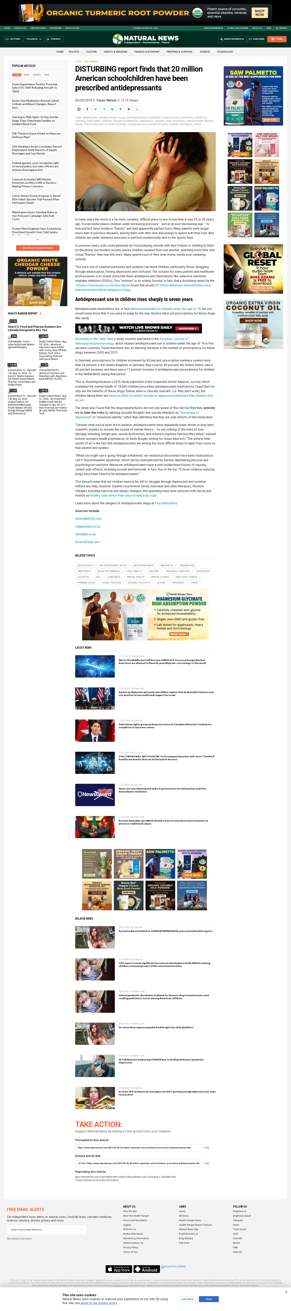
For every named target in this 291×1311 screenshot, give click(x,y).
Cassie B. (138, 720)
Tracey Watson (106, 100)
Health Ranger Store (190, 1220)
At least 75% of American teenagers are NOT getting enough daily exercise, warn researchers (167, 1093)
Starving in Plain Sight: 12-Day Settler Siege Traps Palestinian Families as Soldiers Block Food (35, 120)
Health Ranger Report (23, 313)
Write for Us (129, 1229)
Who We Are (130, 1211)
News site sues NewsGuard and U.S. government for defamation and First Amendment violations (162, 790)
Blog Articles (186, 1238)
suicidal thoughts (157, 124)
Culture (91, 51)
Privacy (89, 1280)
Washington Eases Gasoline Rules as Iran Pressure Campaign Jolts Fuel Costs (34, 215)
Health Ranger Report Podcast (195, 1225)
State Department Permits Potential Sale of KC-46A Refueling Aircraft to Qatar (34, 87)
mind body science (95, 124)
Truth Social (239, 1229)
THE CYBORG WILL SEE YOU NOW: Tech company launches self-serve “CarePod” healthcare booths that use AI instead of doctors (167, 758)
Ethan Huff (139, 688)
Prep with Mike (38, 28)
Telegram (238, 1220)
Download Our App (237, 28)
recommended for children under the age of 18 (166, 309)
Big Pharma (91, 61)
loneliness (179, 120)
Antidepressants (137, 117)
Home (7, 28)
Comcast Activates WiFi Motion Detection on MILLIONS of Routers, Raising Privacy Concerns (34, 183)
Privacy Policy (130, 1247)
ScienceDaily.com (87, 542)
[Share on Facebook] (88, 109)
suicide (174, 124)
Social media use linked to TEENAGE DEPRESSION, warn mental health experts (165, 931)
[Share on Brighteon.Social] (79, 109)
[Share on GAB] (112, 109)
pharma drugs (117, 124)
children (107, 120)
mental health (195, 120)
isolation (160, 120)
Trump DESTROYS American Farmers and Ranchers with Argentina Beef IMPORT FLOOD (52, 374)
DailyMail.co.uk (85, 534)
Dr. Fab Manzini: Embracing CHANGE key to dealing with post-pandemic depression (161, 1061)
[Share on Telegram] (104, 109)
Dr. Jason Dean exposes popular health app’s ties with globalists (156, 1027)
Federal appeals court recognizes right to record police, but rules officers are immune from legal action (35, 166)
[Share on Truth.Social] (121, 109)
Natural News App (188, 1229)
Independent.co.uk (87, 526)
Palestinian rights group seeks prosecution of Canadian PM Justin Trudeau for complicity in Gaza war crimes (165, 726)
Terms (98, 1280)
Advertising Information (136, 1238)
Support (127, 1225)
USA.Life (237, 1252)
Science (205, 51)
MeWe (236, 1243)
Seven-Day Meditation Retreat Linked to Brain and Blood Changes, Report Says (35, 104)
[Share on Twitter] (96, 109)
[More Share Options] (137, 109)
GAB (235, 1247)
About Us (257, 28)
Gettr (235, 1233)
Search (283, 28)
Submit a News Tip (133, 1243)
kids (168, 120)
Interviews (55, 28)
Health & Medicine (115, 51)
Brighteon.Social (242, 1215)
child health (94, 120)
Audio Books (72, 28)
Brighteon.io (239, 1211)
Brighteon (20, 28)
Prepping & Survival (180, 51)
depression (147, 120)
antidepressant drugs (112, 117)
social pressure (136, 124)
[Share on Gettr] (129, 109)
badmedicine (171, 117)
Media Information (133, 1233)
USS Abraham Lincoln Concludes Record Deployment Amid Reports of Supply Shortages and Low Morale (37, 150)
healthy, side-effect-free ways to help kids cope (123, 495)
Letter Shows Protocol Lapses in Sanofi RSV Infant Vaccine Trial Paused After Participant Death (36, 199)
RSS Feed (184, 1243)
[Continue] (81, 1229)
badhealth (155, 117)
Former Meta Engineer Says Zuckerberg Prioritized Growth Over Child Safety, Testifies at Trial (36, 232)
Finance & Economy (147, 51)
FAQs (268, 28)
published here (120, 1285)
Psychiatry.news (166, 503)
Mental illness (160, 577)
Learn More (187, 1299)
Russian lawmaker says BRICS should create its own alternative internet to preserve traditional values (163, 822)
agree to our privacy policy (99, 1303)
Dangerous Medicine (126, 120)
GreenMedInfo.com (88, 519)
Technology (225, 51)
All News (183, 1215)
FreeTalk (237, 1238)
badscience (187, 117)
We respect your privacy (19, 1238)
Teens (197, 124)
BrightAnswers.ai (213, 28)
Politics (74, 51)
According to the (94, 339)
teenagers (186, 124)
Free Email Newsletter (135, 1220)
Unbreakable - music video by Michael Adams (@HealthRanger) (21, 344)
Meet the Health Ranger (136, 1215)
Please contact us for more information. (97, 1179)
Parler (236, 1225)
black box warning (109, 571)
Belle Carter (139, 656)
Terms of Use (130, 1252)
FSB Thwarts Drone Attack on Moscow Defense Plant (36, 135)
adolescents (90, 117)
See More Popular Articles (37, 248)
